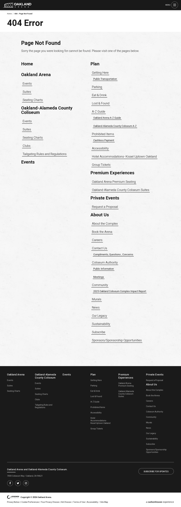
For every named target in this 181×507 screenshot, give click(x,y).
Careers (97, 240)
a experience (160, 502)
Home (9, 13)
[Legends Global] (13, 497)
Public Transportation (105, 79)
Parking (97, 87)
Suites (27, 92)
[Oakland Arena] (17, 7)
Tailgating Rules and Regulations (44, 154)
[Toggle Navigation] (174, 4)
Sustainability (101, 324)
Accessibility (100, 148)
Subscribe (98, 332)
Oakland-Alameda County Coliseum (46, 110)
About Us (99, 215)
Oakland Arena (36, 75)
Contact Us (99, 248)
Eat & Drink (99, 95)
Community (100, 285)
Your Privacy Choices (50, 502)
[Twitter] (18, 483)
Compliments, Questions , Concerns (113, 254)
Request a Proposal (105, 207)
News (96, 307)
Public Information (103, 269)
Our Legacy (99, 315)
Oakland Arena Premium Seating (114, 182)
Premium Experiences (112, 173)
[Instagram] (26, 483)
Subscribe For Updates (156, 471)
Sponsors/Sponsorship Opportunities (117, 340)
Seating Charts (33, 100)
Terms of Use (79, 502)
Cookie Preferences (30, 502)
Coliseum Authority (105, 262)
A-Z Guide (98, 111)
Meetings (98, 277)
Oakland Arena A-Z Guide (107, 118)
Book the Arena (102, 232)
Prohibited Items (103, 134)
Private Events (104, 198)
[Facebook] (10, 483)
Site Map (104, 502)
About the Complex (105, 223)
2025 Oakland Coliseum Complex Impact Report (119, 291)
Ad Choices (66, 502)
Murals (96, 299)
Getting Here (100, 72)
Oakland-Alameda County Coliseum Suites (120, 190)
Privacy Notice (13, 502)
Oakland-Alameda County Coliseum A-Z (115, 126)
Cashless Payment (103, 140)
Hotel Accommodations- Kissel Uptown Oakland (124, 156)
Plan (94, 64)
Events (27, 83)
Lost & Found (100, 103)
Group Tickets (101, 165)
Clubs (26, 146)
